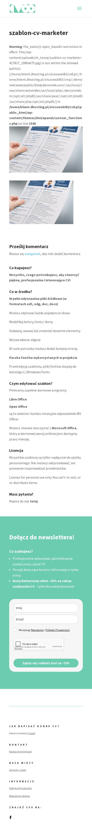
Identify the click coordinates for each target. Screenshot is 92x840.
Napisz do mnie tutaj (20, 751)
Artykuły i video (17, 770)
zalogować (32, 254)
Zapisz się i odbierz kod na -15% (46, 663)
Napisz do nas (23, 501)
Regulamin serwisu (19, 796)
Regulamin (37, 630)
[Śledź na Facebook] (10, 817)
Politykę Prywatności (58, 630)
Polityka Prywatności (20, 788)
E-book (31, 733)
